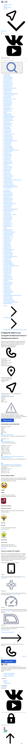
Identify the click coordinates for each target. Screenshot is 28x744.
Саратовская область (8, 276)
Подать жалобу (7, 420)
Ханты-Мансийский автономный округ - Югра (12, 179)
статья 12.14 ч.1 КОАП (15, 594)
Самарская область (7, 158)
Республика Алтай (7, 132)
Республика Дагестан (8, 136)
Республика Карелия (8, 142)
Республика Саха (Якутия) (9, 148)
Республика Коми (7, 143)
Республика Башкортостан (9, 249)
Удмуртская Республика (8, 175)
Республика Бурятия (8, 135)
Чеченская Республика (8, 182)
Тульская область (7, 173)
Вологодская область (8, 85)
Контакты (6, 8)
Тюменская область (7, 174)
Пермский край (7, 127)
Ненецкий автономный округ (9, 116)
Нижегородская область (8, 117)
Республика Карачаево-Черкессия (10, 140)
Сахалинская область (8, 162)
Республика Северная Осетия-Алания (11, 150)
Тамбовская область (8, 169)
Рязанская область (7, 156)
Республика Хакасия (8, 154)
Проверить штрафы (7, 4)
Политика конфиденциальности (7, 712)
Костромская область (8, 101)
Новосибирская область (8, 120)
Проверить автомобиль (8, 676)
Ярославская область (8, 303)
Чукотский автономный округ (9, 185)
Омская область (7, 121)
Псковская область (7, 129)
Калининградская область (9, 94)
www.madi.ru (3, 531)
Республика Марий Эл (8, 146)
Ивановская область (8, 90)
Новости (5, 6)
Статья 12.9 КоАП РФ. (8, 610)
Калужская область (7, 96)
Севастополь (6, 165)
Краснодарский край (8, 218)
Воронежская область (8, 86)
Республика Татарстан (8, 151)
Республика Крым (7, 144)
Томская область (7, 171)
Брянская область (7, 81)
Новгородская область (8, 119)
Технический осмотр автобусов (7, 434)
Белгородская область (8, 80)
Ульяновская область (8, 177)
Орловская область (7, 124)
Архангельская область (8, 77)
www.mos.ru (3, 514)
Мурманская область (8, 115)
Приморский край (7, 128)
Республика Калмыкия (8, 139)
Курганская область (8, 105)
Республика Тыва (7, 152)
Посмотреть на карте (5, 395)
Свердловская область (8, 163)
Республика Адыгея (7, 131)
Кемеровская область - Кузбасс (10, 98)
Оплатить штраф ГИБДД (8, 674)
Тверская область (7, 170)
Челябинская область (8, 181)
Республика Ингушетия (8, 138)
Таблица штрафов (7, 7)
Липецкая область (7, 109)
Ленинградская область (8, 108)
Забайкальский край (8, 89)
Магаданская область (8, 111)
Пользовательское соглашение (20, 712)
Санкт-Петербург (7, 159)
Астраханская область (8, 78)
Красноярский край (7, 104)
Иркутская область (7, 92)
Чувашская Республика (8, 183)
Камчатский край (7, 97)
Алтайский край (7, 74)
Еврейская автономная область (10, 88)
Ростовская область (8, 155)
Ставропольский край (8, 167)
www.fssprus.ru (4, 548)
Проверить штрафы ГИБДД (9, 673)
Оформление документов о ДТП (7, 441)
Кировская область (7, 100)
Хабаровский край (7, 178)
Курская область (7, 107)
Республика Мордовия (8, 147)
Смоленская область (8, 166)
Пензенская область (8, 125)
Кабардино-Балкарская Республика (11, 93)
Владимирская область (8, 82)
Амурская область (7, 191)
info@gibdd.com (4, 686)
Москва (5, 112)
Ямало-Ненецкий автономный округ (11, 186)
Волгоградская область (8, 84)
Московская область (8, 113)
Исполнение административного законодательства (11, 464)
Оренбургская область (8, 123)
